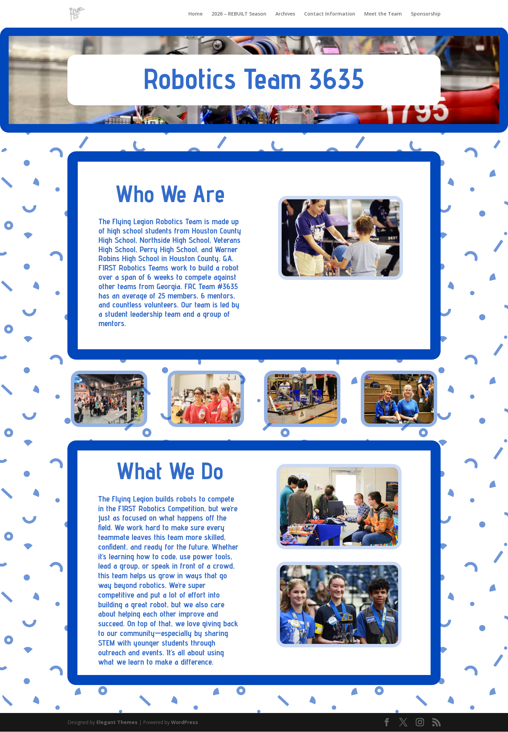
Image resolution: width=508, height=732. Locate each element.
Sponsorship (426, 14)
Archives (285, 14)
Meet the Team (383, 14)
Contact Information (329, 14)
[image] (399, 421)
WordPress (184, 722)
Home (195, 14)
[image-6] (302, 421)
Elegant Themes (117, 722)
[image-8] (206, 421)
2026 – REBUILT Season (238, 14)
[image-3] (109, 421)
